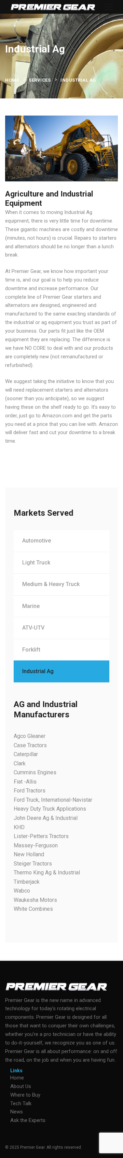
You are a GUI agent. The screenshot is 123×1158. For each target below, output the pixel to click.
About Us (20, 1086)
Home (12, 80)
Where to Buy (25, 1095)
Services (40, 80)
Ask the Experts (27, 1120)
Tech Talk (20, 1103)
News (16, 1112)
